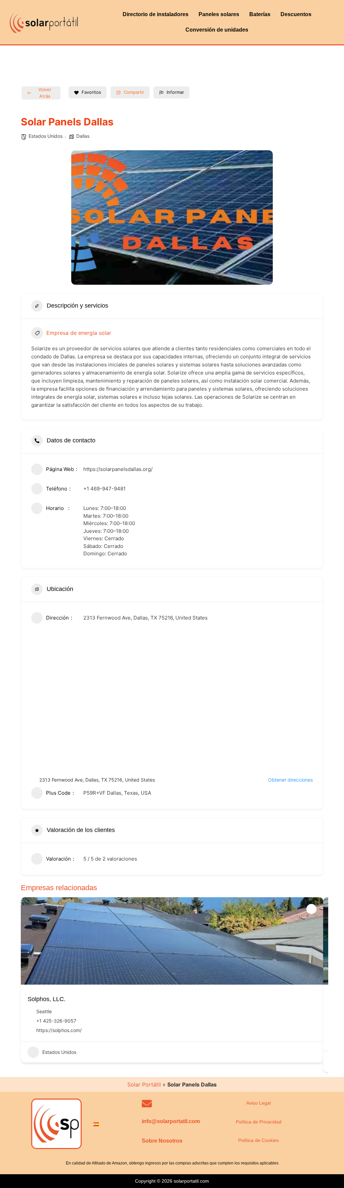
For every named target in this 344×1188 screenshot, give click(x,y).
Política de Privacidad (259, 1121)
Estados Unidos (45, 136)
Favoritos (91, 92)
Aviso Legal (258, 1103)
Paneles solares (219, 14)
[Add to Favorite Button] (311, 909)
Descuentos (296, 14)
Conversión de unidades (216, 30)
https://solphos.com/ (59, 1030)
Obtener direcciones (290, 780)
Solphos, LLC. (47, 999)
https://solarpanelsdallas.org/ (118, 469)
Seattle (44, 1011)
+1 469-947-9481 (104, 488)
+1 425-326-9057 (56, 1021)
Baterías (259, 14)
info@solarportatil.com (171, 1121)
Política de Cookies (258, 1140)
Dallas (82, 136)
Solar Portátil (144, 1084)
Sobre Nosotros (162, 1141)
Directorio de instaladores (155, 14)
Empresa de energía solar (78, 332)
